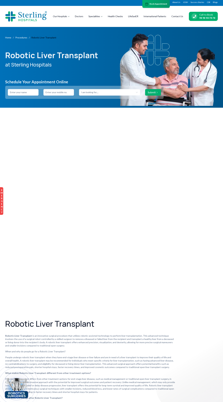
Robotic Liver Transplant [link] (43, 37)
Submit (152, 92)
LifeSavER (133, 16)
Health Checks (115, 16)
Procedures (21, 37)
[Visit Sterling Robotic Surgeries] (16, 387)
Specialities (94, 16)
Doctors (79, 16)
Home (8, 37)
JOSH (185, 2)
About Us (176, 2)
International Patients (154, 16)
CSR (208, 2)
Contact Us (177, 16)
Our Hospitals (60, 16)
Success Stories (197, 2)
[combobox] (109, 92)
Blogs (215, 2)
